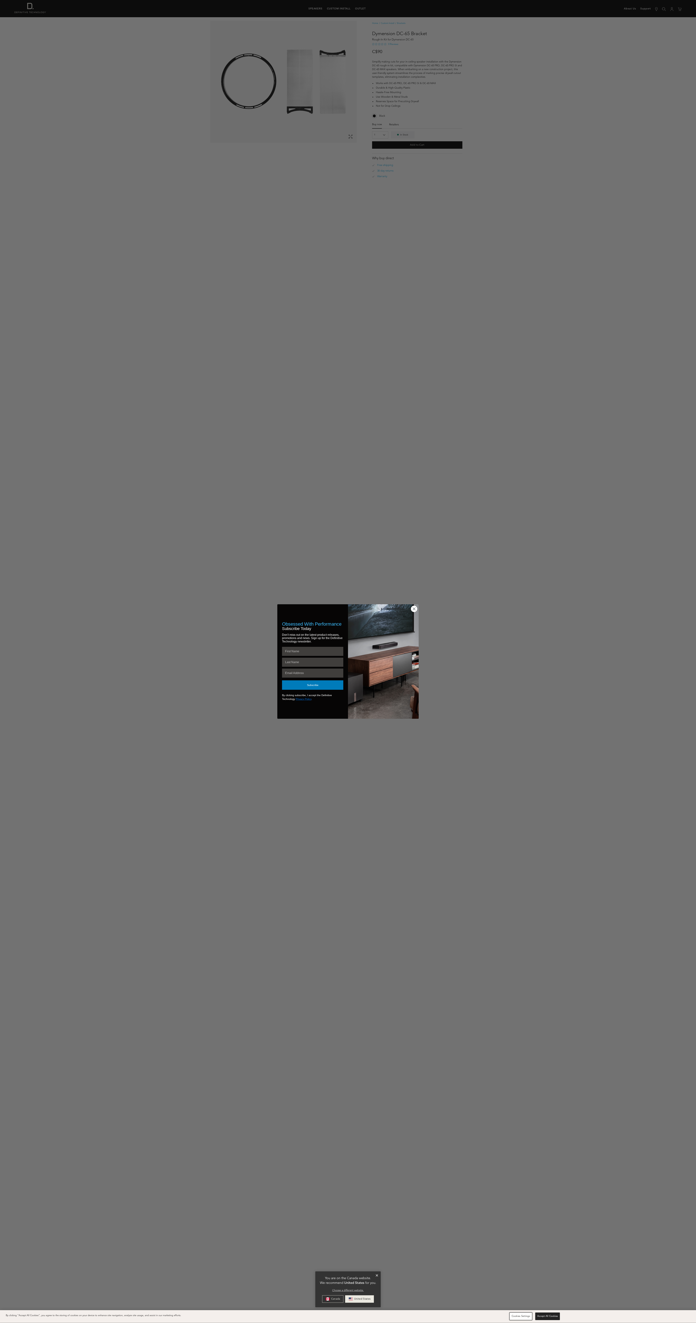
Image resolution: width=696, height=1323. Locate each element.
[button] (359, 1299)
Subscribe (312, 685)
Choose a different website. (348, 1290)
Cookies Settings (521, 1316)
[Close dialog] (377, 1275)
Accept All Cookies (547, 1316)
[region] (348, 1316)
